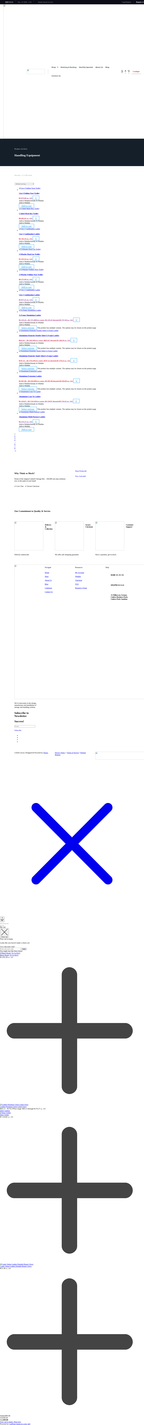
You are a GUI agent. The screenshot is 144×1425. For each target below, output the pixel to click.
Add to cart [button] (26, 205)
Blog (107, 67)
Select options (27, 327)
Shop (54, 67)
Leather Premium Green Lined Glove (13, 1107)
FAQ (77, 584)
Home (47, 573)
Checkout (78, 580)
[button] (31, 201)
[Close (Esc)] (8, 923)
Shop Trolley (4, 1115)
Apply (24, 949)
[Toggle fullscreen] (3, 923)
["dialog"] (72, 1175)
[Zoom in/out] (1, 923)
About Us (99, 67)
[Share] (5, 923)
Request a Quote (81, 588)
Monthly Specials (86, 67)
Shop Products (80, 471)
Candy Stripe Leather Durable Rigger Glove (16, 1266)
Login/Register (126, 2)
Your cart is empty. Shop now (10, 1422)
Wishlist (78, 576)
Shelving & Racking (68, 67)
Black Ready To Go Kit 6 (9, 955)
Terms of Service (73, 753)
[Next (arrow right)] (3, 925)
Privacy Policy (60, 753)
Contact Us (56, 76)
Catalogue (136, 71)
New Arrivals (80, 476)
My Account (79, 573)
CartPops (19, 1424)
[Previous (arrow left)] (1, 925)
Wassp (45, 753)
